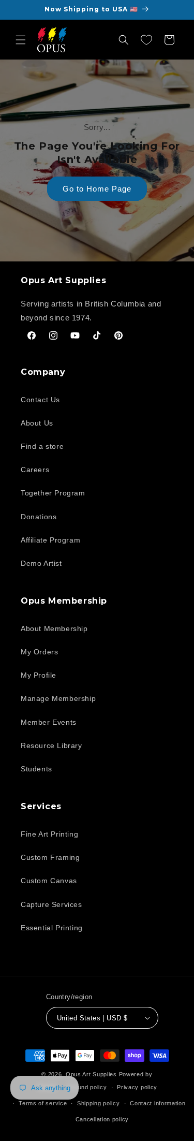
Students (36, 769)
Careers (35, 469)
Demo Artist (41, 563)
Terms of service (43, 1103)
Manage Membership (58, 698)
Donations (38, 517)
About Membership (54, 628)
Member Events (49, 722)
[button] (20, 39)
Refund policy (87, 1087)
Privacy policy (137, 1087)
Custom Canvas (49, 880)
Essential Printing (52, 928)
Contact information (157, 1103)
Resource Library (51, 745)
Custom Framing (50, 857)
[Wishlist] (146, 39)
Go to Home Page (97, 188)
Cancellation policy (102, 1119)
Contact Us (40, 400)
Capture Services (51, 904)
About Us (37, 423)
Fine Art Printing (49, 834)
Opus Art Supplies (91, 1074)
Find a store (42, 446)
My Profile (38, 675)
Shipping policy (98, 1103)
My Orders (39, 652)
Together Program (53, 493)
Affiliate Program (50, 540)
